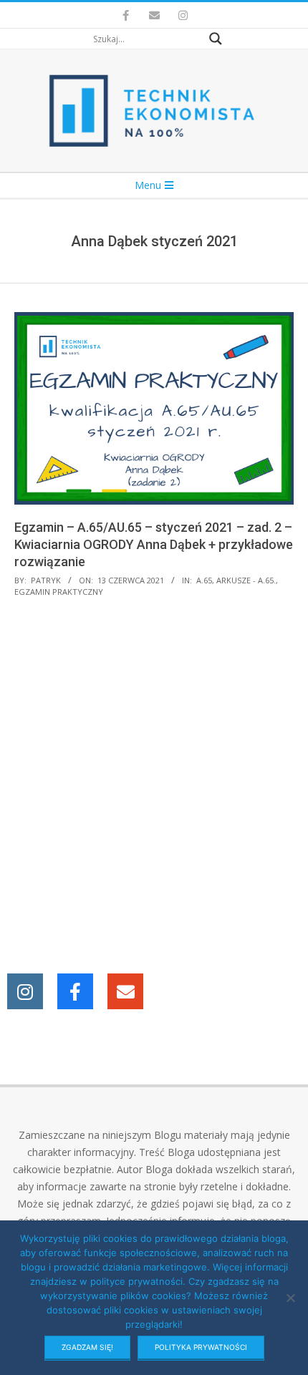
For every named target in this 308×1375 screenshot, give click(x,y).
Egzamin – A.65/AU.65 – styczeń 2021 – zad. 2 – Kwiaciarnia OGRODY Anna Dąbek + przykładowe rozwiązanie (153, 544)
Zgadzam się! (87, 1347)
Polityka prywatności (201, 1347)
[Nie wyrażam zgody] (290, 1298)
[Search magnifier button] (216, 39)
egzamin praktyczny (58, 591)
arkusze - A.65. (246, 580)
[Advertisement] (154, 787)
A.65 (204, 580)
